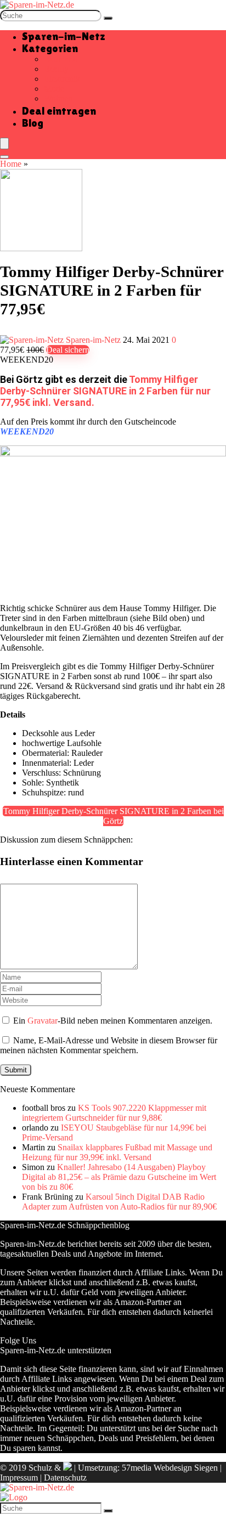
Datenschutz (65, 1477)
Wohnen (58, 98)
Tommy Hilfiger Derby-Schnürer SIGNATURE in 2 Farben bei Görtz (113, 816)
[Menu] (4, 143)
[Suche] (108, 18)
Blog (32, 123)
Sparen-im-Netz (63, 36)
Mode (54, 88)
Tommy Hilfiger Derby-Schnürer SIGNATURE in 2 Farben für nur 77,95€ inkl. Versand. (105, 391)
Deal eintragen (59, 111)
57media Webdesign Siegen (170, 1467)
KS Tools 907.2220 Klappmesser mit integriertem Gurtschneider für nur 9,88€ (114, 1112)
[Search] (4, 157)
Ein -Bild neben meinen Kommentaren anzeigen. (112, 1020)
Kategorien (50, 48)
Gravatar (42, 1020)
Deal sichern (67, 349)
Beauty (56, 69)
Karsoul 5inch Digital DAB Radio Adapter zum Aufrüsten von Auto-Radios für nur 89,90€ (119, 1201)
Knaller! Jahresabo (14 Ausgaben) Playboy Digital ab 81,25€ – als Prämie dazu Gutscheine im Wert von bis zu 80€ (119, 1176)
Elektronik (62, 78)
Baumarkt (61, 59)
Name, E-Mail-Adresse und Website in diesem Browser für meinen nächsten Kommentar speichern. (108, 1045)
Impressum (19, 1477)
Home (10, 163)
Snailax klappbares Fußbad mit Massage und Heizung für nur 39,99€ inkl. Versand (117, 1152)
